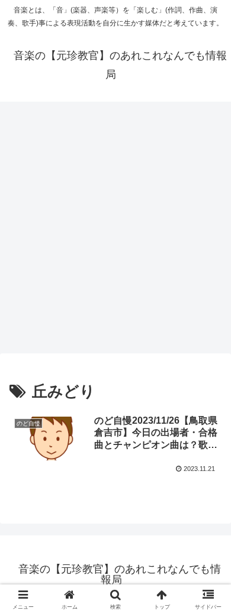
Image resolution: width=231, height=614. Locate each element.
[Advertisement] (115, 231)
